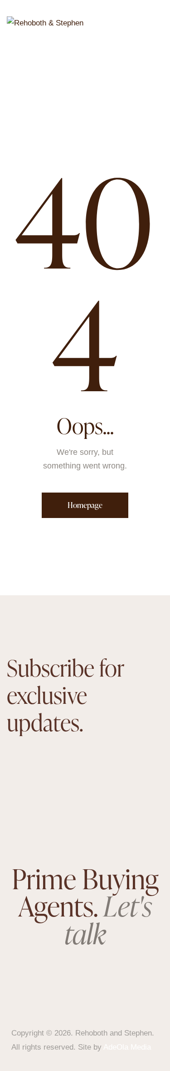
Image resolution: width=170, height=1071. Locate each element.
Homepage (85, 505)
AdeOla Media (127, 1047)
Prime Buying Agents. (85, 906)
